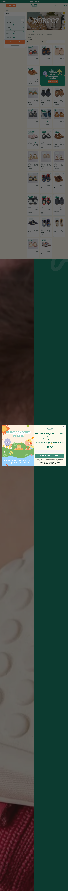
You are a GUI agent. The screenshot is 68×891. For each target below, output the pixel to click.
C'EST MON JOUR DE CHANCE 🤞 (49, 456)
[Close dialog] (64, 427)
